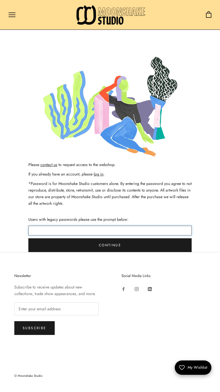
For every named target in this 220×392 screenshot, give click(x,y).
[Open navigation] (12, 14)
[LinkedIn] (150, 289)
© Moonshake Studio (28, 375)
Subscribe (34, 328)
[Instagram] (137, 289)
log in (98, 174)
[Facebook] (123, 289)
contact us (48, 164)
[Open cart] (208, 14)
